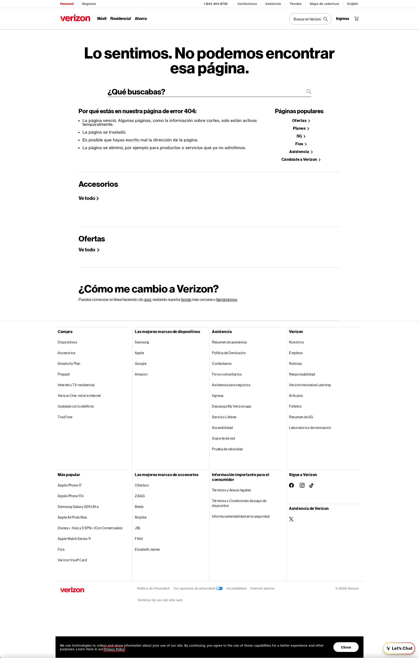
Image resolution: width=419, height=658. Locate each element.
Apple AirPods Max (72, 517)
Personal (66, 4)
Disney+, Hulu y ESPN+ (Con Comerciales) (90, 528)
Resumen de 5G (301, 417)
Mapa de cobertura (324, 4)
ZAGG (140, 496)
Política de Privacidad (153, 588)
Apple (139, 353)
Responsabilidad (302, 374)
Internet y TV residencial (76, 385)
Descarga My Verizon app (231, 406)
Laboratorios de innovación (310, 428)
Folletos (295, 406)
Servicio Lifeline (224, 417)
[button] (399, 648)
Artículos (296, 395)
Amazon (141, 374)
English (352, 4)
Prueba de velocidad (227, 449)
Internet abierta (262, 588)
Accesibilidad (222, 428)
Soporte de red (223, 438)
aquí (147, 299)
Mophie (140, 517)
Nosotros (296, 342)
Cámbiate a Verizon (300, 159)
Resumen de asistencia (229, 342)
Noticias (295, 363)
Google (140, 363)
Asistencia (273, 4)
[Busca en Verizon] (310, 19)
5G (300, 136)
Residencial (120, 18)
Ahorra (141, 18)
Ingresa (218, 395)
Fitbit (139, 539)
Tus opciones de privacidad (194, 588)
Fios (299, 144)
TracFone (65, 417)
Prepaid (64, 374)
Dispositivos (67, 342)
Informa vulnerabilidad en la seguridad (241, 516)
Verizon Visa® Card (72, 560)
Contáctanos (247, 4)
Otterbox (142, 485)
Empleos (296, 353)
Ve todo (87, 198)
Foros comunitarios (227, 374)
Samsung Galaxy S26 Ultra (78, 506)
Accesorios (66, 353)
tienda (186, 299)
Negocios (89, 4)
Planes (299, 128)
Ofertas (299, 121)
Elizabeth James (147, 549)
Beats (139, 506)
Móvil (101, 18)
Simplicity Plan (69, 363)
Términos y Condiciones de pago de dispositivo (239, 503)
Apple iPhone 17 (70, 485)
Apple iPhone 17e (70, 496)
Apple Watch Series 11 (74, 539)
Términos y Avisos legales (231, 490)
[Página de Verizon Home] (75, 17)
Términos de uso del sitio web (160, 600)
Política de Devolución (229, 353)
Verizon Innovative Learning (310, 385)
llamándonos (226, 299)
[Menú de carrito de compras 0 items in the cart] (356, 18)
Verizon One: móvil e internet (79, 395)
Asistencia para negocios (231, 385)
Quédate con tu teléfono (76, 406)
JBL (138, 528)
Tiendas (296, 4)
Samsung (142, 342)
